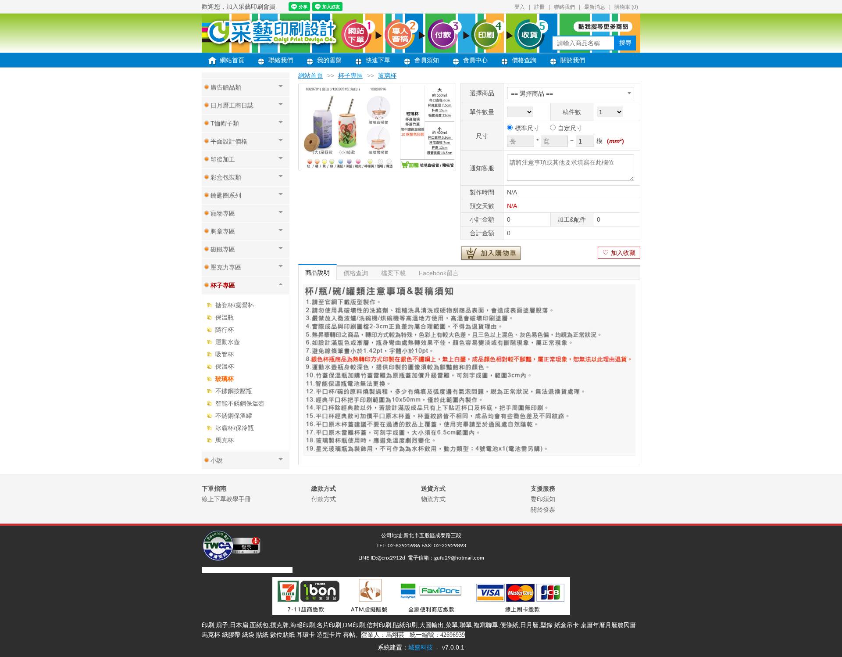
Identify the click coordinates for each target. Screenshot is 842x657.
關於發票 (543, 509)
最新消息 (594, 7)
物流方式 (433, 499)
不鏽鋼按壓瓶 (233, 391)
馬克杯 (224, 440)
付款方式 (323, 499)
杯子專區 (350, 75)
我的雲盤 (329, 60)
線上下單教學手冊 (226, 499)
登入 (519, 7)
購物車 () (626, 7)
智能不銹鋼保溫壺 (239, 403)
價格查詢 (524, 60)
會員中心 (475, 60)
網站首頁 (232, 60)
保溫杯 (224, 366)
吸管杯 (224, 354)
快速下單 (378, 60)
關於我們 (572, 60)
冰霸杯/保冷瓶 (234, 427)
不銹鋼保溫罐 (233, 415)
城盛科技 (420, 647)
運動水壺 (227, 341)
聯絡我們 (564, 7)
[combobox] (570, 93)
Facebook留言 (439, 272)
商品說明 (317, 272)
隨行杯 (224, 329)
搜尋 (625, 42)
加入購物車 (490, 252)
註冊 (539, 7)
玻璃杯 (224, 378)
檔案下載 (393, 272)
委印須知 (543, 499)
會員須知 (426, 60)
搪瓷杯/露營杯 (234, 305)
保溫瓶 (224, 317)
